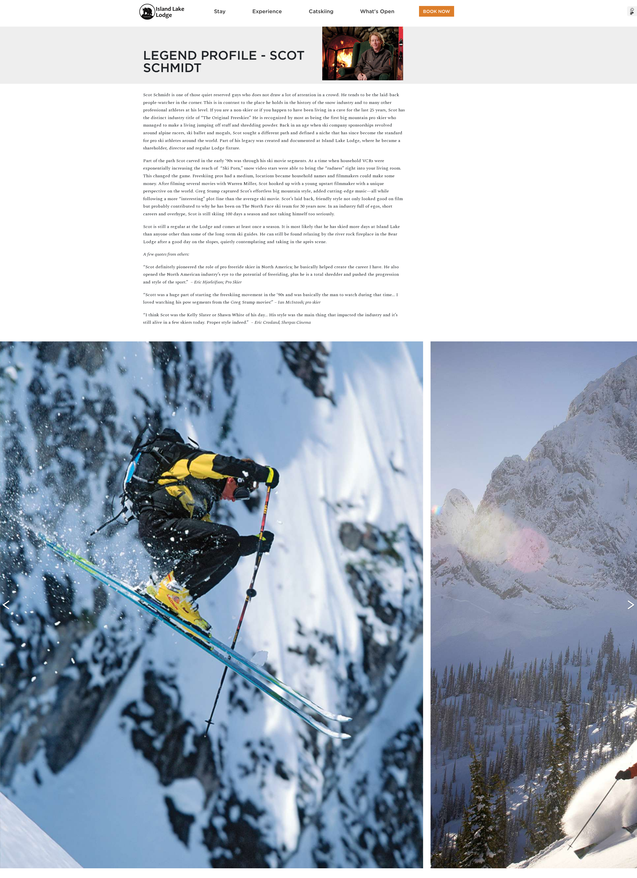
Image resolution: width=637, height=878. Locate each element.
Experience (267, 11)
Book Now (436, 11)
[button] (6, 604)
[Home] (161, 11)
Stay (220, 11)
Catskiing (321, 11)
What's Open (377, 11)
